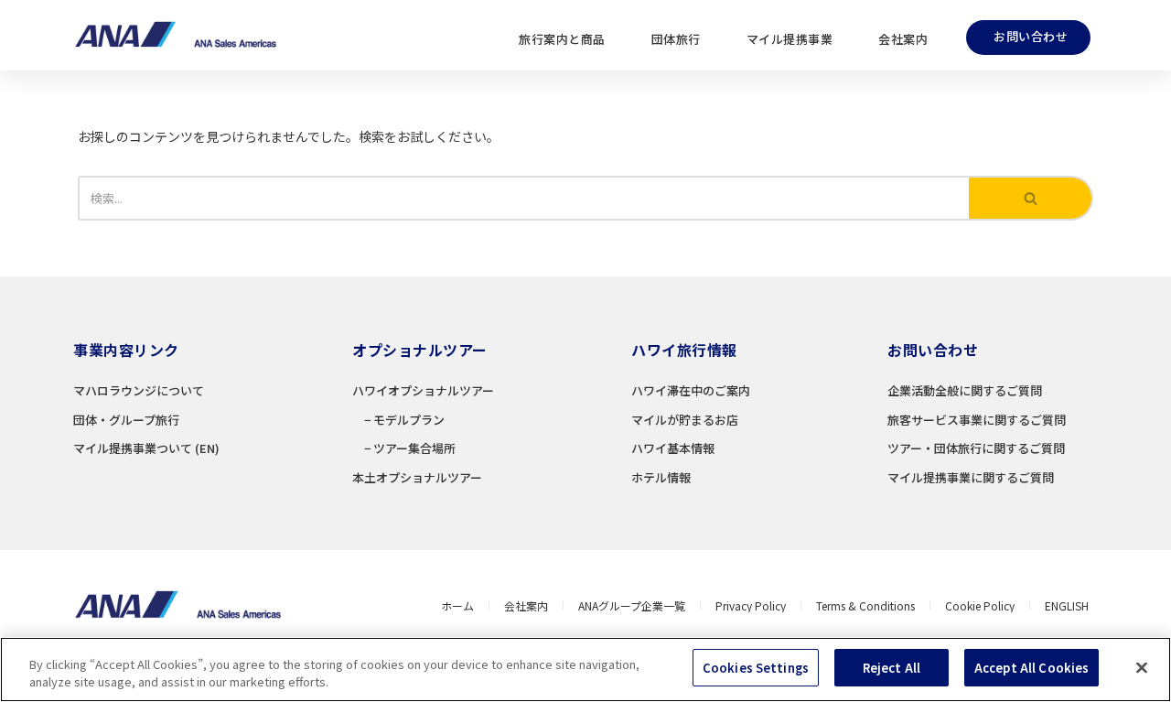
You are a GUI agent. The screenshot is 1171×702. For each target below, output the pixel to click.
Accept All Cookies (1031, 667)
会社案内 (903, 39)
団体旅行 (676, 39)
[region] (585, 669)
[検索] (1031, 198)
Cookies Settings (756, 667)
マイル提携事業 (790, 39)
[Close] (1142, 667)
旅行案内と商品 (562, 39)
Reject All (891, 667)
